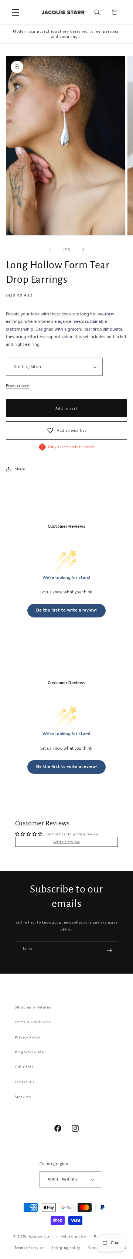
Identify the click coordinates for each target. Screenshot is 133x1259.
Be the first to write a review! (66, 610)
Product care (17, 386)
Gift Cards (24, 1067)
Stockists (23, 1097)
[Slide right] (83, 250)
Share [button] (20, 469)
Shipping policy (66, 1248)
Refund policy (73, 1236)
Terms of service (29, 1248)
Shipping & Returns (33, 1007)
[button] (15, 12)
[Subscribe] (109, 950)
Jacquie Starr (41, 1236)
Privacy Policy (27, 1037)
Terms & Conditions (33, 1022)
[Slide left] (50, 250)
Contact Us (24, 1082)
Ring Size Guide (29, 1052)
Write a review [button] (66, 842)
